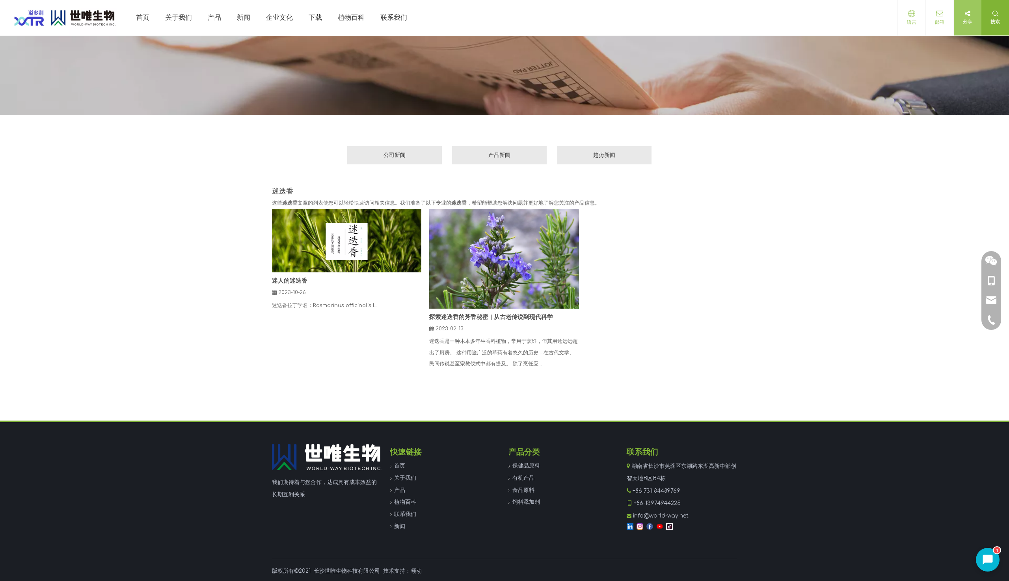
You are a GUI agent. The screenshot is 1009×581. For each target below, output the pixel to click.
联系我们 (405, 514)
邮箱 (939, 22)
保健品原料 (526, 466)
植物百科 (405, 502)
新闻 (399, 526)
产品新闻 (499, 155)
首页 (399, 466)
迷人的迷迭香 (289, 280)
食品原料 (523, 490)
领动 (416, 571)
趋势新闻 (604, 155)
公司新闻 (394, 155)
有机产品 (523, 478)
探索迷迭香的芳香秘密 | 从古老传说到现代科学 (491, 317)
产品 (399, 490)
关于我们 (405, 478)
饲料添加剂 (526, 502)
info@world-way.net (661, 516)
